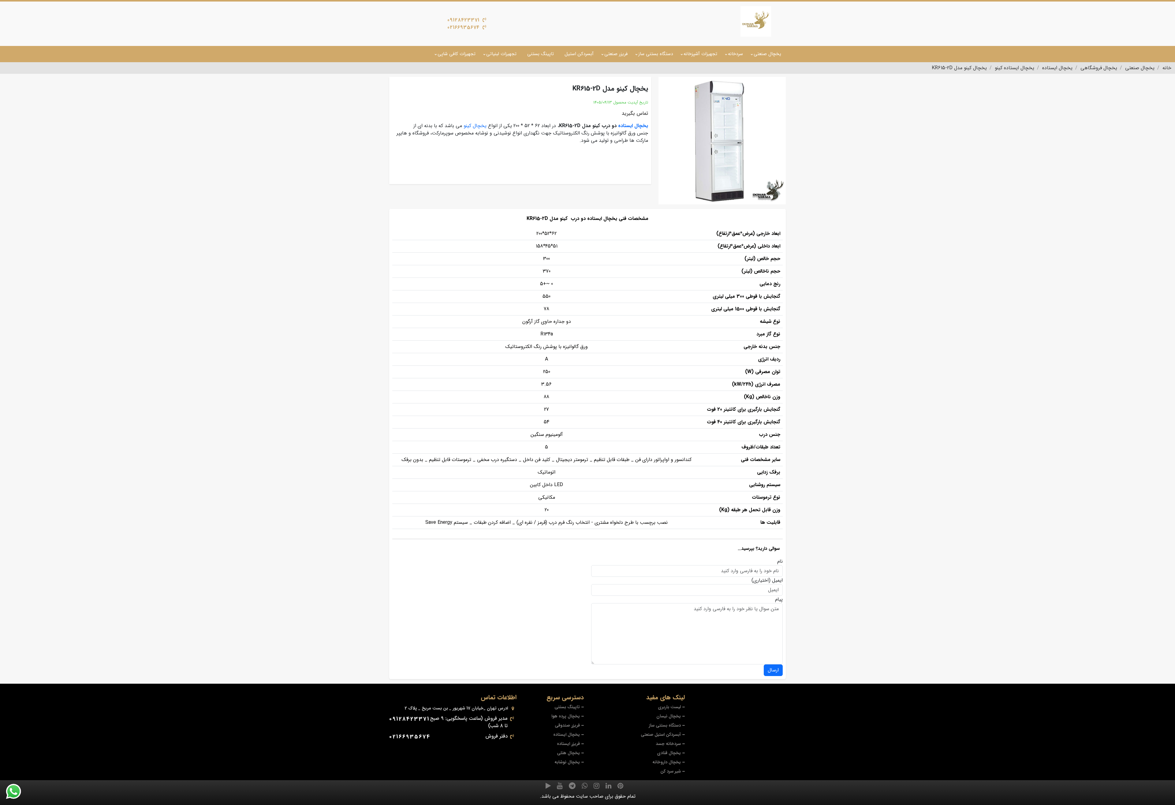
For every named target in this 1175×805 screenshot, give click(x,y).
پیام (779, 599)
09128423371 (463, 20)
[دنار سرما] (755, 21)
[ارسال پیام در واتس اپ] (17, 791)
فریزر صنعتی (616, 54)
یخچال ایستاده (633, 126)
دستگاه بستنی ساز (655, 54)
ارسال (773, 670)
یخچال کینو (475, 126)
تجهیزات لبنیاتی (501, 54)
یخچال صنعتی (767, 54)
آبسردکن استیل (579, 54)
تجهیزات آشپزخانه (700, 54)
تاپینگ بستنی (540, 54)
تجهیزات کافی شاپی (457, 54)
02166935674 (463, 27)
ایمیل (777, 580)
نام (780, 561)
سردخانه (735, 54)
